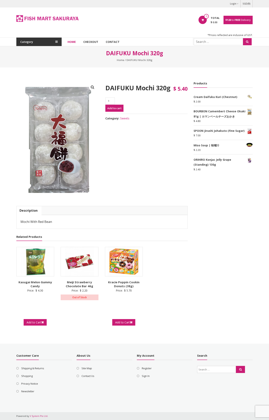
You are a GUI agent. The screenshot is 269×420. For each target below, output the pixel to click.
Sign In (146, 376)
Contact (113, 42)
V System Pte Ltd (38, 415)
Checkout (90, 42)
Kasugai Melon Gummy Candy (35, 284)
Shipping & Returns (32, 368)
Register (147, 368)
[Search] (247, 41)
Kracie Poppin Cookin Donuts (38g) (123, 284)
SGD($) (246, 3)
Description (28, 210)
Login (233, 3)
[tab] (29, 210)
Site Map (87, 368)
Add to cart (114, 108)
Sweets (124, 118)
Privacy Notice (29, 383)
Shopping (27, 376)
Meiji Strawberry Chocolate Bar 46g (79, 284)
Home (72, 42)
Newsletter (27, 391)
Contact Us (88, 376)
